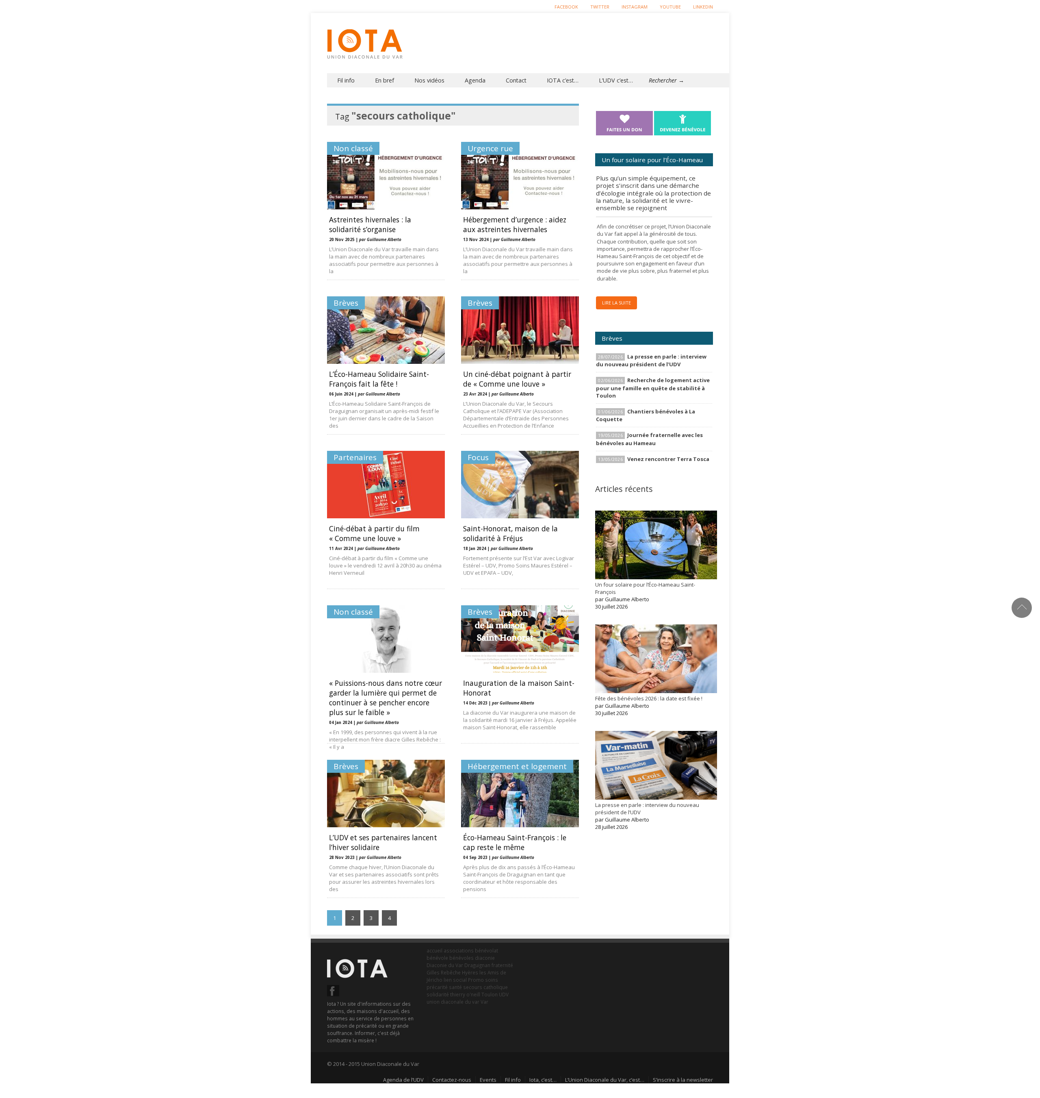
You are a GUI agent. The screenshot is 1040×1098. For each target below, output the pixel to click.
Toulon (489, 994)
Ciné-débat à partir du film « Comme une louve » (374, 533)
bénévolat (486, 950)
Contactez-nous (451, 1079)
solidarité (438, 994)
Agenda (475, 80)
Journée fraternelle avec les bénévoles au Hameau (649, 438)
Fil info (346, 80)
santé (455, 987)
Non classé (353, 148)
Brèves (346, 303)
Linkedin (703, 7)
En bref (384, 80)
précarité (437, 987)
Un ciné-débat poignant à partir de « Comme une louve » (517, 379)
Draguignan (477, 965)
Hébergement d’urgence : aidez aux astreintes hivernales (514, 224)
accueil (434, 950)
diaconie (485, 957)
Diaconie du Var (445, 965)
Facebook (566, 7)
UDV (504, 994)
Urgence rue (490, 148)
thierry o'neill (465, 994)
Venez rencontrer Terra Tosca (668, 459)
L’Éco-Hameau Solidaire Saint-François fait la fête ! (379, 379)
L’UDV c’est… (616, 80)
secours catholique (485, 987)
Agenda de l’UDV (403, 1079)
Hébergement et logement (517, 766)
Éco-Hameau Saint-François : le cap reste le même (514, 842)
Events (488, 1079)
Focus (478, 457)
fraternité (502, 965)
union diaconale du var (453, 1001)
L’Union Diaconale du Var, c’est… (604, 1079)
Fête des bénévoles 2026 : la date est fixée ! (648, 698)
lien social (455, 979)
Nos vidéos (429, 80)
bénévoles (461, 957)
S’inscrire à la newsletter (683, 1079)
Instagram (635, 7)
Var (484, 1001)
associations (459, 950)
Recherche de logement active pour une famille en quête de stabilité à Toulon (653, 387)
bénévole (437, 957)
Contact (516, 80)
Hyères (470, 972)
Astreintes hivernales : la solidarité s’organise (370, 224)
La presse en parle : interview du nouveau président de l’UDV (651, 360)
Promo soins (483, 979)
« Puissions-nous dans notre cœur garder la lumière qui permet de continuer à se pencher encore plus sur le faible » (385, 697)
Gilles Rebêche (444, 972)
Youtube (670, 7)
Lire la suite (616, 303)
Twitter (599, 7)
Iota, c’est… (543, 1079)
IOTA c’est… (562, 80)
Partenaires (355, 457)
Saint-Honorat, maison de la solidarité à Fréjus (510, 533)
